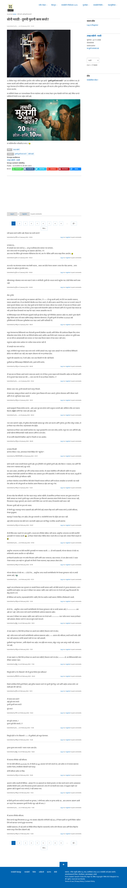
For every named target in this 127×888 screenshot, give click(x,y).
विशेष (34, 872)
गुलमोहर (85, 5)
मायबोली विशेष (97, 5)
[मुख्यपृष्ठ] (10, 7)
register (24, 214)
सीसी (55, 872)
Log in (12, 214)
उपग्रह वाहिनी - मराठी (13, 160)
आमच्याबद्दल (89, 874)
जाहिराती (41, 872)
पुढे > (74, 223)
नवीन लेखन (42, 5)
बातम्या (49, 872)
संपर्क (95, 874)
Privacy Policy (79, 881)
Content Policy (90, 881)
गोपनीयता (82, 874)
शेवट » (44, 228)
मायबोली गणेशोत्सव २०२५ (69, 5)
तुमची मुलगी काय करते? (21, 154)
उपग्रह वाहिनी (16, 150)
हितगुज (53, 5)
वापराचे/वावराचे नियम (71, 874)
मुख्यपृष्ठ (14, 14)
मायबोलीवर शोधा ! (92, 80)
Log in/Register (92, 25)
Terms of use (69, 881)
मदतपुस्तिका (112, 5)
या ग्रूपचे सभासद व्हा (93, 48)
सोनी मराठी (31, 154)
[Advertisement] (44, 192)
